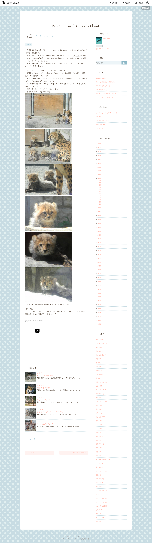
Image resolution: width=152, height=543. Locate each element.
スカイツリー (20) (101, 517)
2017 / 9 (102, 187)
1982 (99, 312)
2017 (99, 179)
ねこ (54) (99, 428)
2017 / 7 (102, 191)
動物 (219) (99, 452)
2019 (99, 171)
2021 (99, 163)
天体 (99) (99, 347)
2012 (99, 223)
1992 (99, 293)
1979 (99, 320)
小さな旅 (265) (100, 417)
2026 (99, 144)
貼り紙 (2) (99, 510)
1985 (99, 305)
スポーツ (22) (100, 483)
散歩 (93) (99, 370)
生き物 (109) (100, 351)
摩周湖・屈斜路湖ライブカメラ (106, 93)
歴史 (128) (99, 386)
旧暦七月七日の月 (101, 124)
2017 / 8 (102, 189)
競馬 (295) (99, 421)
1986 (99, 301)
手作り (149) (100, 394)
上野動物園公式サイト (103, 90)
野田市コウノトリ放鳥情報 (104, 97)
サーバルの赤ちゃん (45, 423)
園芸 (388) (99, 359)
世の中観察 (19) (101, 479)
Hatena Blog (73, 539)
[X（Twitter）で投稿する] (37, 331)
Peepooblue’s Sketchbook (76, 26)
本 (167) (98, 378)
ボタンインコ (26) (101, 502)
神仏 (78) (99, 405)
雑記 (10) (99, 514)
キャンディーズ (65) (102, 471)
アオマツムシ (100, 128)
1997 (99, 277)
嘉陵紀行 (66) (100, 444)
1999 (99, 270)
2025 (99, 148)
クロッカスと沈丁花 (80, 453)
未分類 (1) (99, 521)
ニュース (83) (100, 463)
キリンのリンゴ (43, 399)
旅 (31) (98, 494)
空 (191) (98, 363)
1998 (99, 274)
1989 (99, 297)
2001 (99, 262)
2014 (99, 216)
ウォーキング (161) (102, 390)
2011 (99, 227)
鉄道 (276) (99, 440)
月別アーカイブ (105, 138)
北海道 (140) (100, 397)
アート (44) (99, 425)
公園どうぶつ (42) (101, 401)
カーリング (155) (101, 343)
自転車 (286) (100, 436)
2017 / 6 (102, 193)
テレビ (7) (99, 486)
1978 (99, 324)
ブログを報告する (84, 539)
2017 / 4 (102, 198)
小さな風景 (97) (101, 355)
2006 (99, 246)
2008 (99, 239)
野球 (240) (99, 455)
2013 (99, 219)
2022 (99, 159)
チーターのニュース (44, 36)
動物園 (29, 44)
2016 (99, 208)
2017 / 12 (102, 181)
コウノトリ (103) (101, 490)
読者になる (146, 8)
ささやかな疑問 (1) (102, 506)
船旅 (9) (98, 475)
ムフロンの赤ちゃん (45, 375)
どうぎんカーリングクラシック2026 (107, 113)
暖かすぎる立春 (43, 387)
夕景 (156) (99, 448)
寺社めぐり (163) (101, 382)
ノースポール (32, 453)
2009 (99, 235)
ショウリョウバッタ (102, 121)
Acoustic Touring (101, 78)
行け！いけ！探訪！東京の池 (105, 82)
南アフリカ (77, 55)
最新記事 (103, 107)
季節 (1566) (99, 339)
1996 (99, 281)
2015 (99, 212)
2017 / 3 (102, 200)
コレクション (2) (101, 498)
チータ (49, 50)
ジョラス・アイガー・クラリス (50, 411)
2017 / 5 (102, 195)
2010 (99, 231)
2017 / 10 (102, 185)
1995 (99, 285)
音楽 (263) (99, 409)
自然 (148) (99, 413)
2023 (99, 155)
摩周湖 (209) (100, 467)
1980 (99, 316)
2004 (99, 254)
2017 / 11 (102, 183)
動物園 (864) (100, 374)
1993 (99, 289)
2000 (99, 266)
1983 (99, 308)
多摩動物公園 (31, 50)
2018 (99, 175)
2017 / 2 (102, 202)
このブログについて (102, 49)
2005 (99, 250)
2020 (99, 167)
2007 (99, 243)
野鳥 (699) (99, 366)
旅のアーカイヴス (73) (103, 459)
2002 (99, 258)
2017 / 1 (102, 204)
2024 (99, 151)
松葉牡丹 (98, 117)
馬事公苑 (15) (100, 432)
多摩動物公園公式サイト (104, 86)
